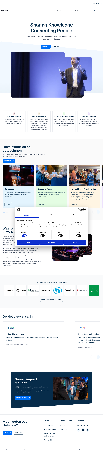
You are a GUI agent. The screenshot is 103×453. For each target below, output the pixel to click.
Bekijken (8, 204)
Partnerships (48, 440)
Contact (6, 432)
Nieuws (70, 11)
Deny (28, 242)
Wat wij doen (18, 432)
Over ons (51, 11)
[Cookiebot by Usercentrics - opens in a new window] (79, 209)
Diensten (59, 11)
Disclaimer (89, 449)
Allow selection (51, 242)
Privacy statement (80, 449)
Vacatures (64, 429)
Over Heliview (57, 47)
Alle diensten (7, 160)
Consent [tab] (26, 215)
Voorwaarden (71, 449)
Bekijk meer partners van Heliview (51, 300)
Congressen (48, 425)
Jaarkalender (94, 11)
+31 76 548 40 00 (83, 425)
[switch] (42, 235)
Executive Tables (50, 429)
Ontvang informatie (21, 397)
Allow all (74, 242)
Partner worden (80, 11)
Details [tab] (51, 215)
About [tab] (75, 215)
